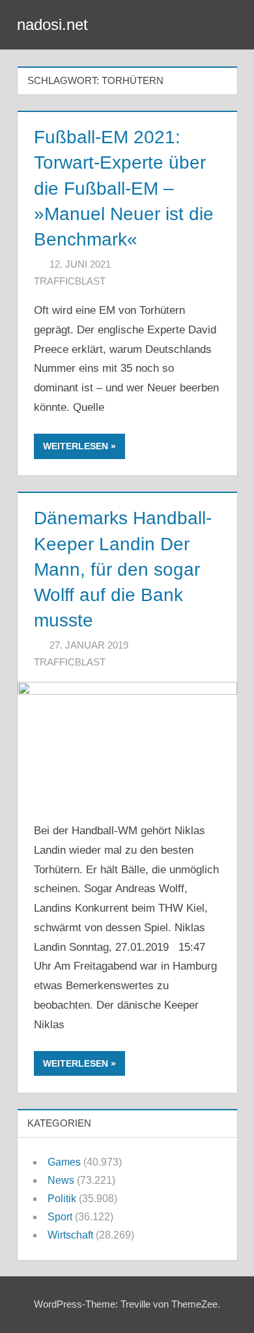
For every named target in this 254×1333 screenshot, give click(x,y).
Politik (62, 1198)
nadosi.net (52, 24)
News (61, 1180)
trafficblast (70, 281)
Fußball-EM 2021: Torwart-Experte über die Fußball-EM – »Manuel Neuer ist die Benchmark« (124, 188)
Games (64, 1162)
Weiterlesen (75, 446)
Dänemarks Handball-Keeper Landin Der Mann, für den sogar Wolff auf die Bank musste (123, 569)
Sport (60, 1216)
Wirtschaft (70, 1235)
